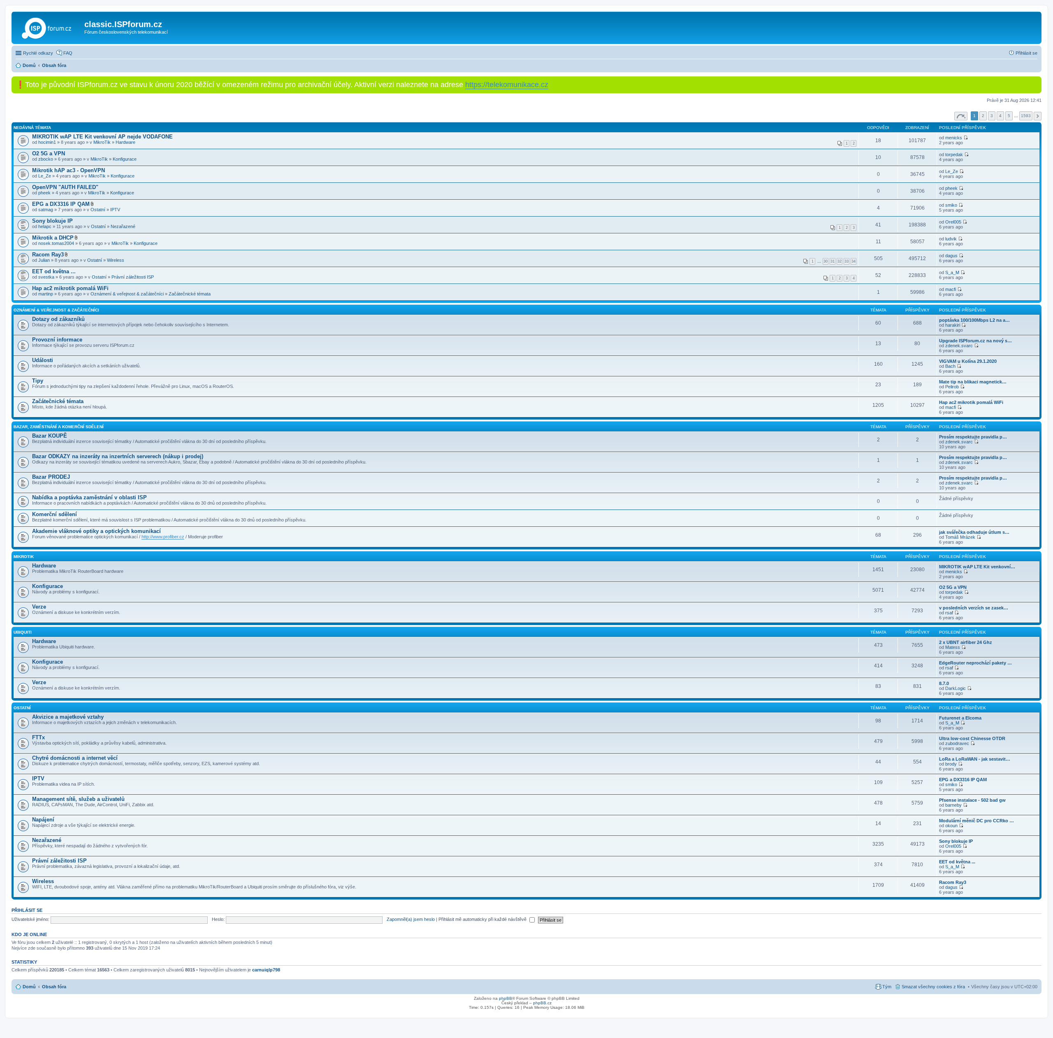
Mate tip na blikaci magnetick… (973, 381)
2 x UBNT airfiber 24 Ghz (965, 642)
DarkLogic (955, 688)
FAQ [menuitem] (67, 53)
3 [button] (991, 115)
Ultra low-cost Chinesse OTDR (972, 738)
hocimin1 (47, 142)
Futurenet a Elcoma (960, 717)
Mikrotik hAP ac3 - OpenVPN (68, 170)
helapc (44, 226)
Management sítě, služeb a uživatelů (78, 799)
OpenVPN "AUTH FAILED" (65, 187)
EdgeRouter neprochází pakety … (975, 662)
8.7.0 (944, 683)
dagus (951, 255)
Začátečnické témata (190, 293)
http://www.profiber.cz (162, 536)
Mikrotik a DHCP (53, 238)
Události (42, 360)
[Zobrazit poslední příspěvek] (963, 325)
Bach (950, 366)
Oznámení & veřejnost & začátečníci (127, 293)
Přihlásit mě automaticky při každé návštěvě (483, 919)
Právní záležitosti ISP (132, 276)
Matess (952, 647)
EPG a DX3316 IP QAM (61, 204)
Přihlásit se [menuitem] (1026, 53)
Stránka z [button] (960, 116)
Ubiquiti (23, 632)
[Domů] (49, 27)
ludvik (951, 238)
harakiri (952, 325)
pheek (44, 192)
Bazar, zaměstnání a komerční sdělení (59, 426)
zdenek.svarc (959, 345)
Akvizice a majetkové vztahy (68, 717)
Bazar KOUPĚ (49, 436)
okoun (951, 825)
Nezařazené (123, 226)
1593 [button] (1026, 115)
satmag (45, 209)
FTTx (38, 737)
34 (853, 261)
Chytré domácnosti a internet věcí (75, 758)
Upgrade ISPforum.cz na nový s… (975, 340)
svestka (46, 276)
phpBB (505, 998)
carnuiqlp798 (266, 969)
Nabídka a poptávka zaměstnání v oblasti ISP (89, 497)
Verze (39, 607)
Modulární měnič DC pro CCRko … (976, 820)
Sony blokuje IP (52, 221)
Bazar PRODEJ (51, 477)
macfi (950, 289)
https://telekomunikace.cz (506, 85)
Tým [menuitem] (886, 986)
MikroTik (102, 142)
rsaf (949, 612)
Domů (29, 986)
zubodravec (957, 743)
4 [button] (1000, 115)
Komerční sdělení (54, 514)
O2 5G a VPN (48, 153)
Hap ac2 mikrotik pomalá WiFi (70, 288)
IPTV (115, 209)
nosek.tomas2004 (56, 243)
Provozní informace (57, 340)
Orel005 (953, 221)
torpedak (954, 154)
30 (825, 261)
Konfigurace (125, 159)
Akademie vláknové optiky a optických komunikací (96, 531)
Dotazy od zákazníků (58, 319)
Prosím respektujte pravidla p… (973, 436)
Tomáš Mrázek (960, 537)
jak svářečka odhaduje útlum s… (974, 532)
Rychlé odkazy (38, 53)
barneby (953, 805)
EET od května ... (54, 271)
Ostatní (97, 209)
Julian (44, 260)
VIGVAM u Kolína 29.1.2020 (968, 361)
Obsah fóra (54, 986)
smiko (951, 205)
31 (832, 261)
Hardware (125, 142)
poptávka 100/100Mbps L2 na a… (974, 320)
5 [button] (1009, 115)
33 (846, 261)
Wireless (115, 260)
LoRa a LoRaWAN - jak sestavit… (974, 759)
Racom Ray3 (48, 254)
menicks (953, 137)
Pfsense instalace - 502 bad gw (972, 800)
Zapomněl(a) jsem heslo (411, 919)
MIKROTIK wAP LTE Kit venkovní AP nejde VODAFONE (102, 137)
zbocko (45, 159)
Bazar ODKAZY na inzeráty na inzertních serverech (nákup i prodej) (117, 456)
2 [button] (983, 115)
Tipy (37, 381)
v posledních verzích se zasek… (973, 607)
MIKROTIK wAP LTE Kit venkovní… (977, 566)
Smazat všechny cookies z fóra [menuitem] (933, 986)
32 (839, 261)
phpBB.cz (542, 1003)
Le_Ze (44, 175)
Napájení (43, 820)
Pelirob (952, 386)
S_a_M (952, 272)
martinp (45, 293)
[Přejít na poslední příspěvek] (965, 137)
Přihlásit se (27, 910)
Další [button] (1037, 116)
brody (951, 763)
